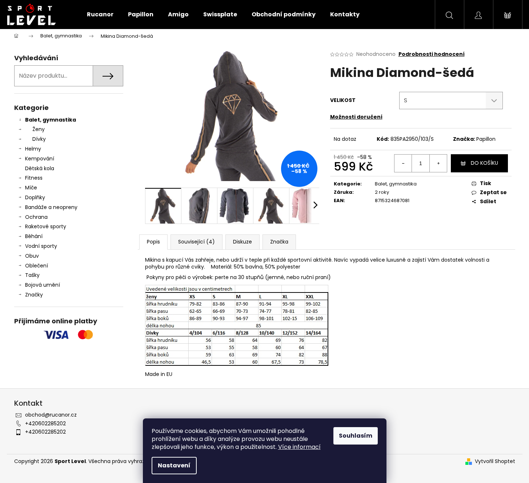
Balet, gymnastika (50, 119)
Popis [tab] (153, 241)
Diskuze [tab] (242, 241)
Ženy (38, 129)
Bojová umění (42, 284)
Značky (34, 294)
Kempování (39, 158)
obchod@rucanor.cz (51, 414)
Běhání (34, 236)
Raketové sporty (45, 226)
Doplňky (35, 197)
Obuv (32, 255)
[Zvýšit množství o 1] (438, 163)
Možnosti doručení (356, 116)
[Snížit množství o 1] (403, 163)
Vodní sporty (41, 246)
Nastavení (174, 465)
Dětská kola (39, 168)
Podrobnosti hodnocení (431, 54)
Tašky (32, 275)
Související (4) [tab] (196, 241)
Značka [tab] (279, 241)
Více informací (299, 447)
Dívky (39, 139)
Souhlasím (355, 435)
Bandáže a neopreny (51, 207)
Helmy (33, 148)
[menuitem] (100, 14)
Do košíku (484, 163)
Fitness (34, 177)
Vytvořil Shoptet (495, 461)
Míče (31, 187)
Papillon (486, 139)
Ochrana (36, 217)
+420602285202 (45, 423)
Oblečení (36, 265)
